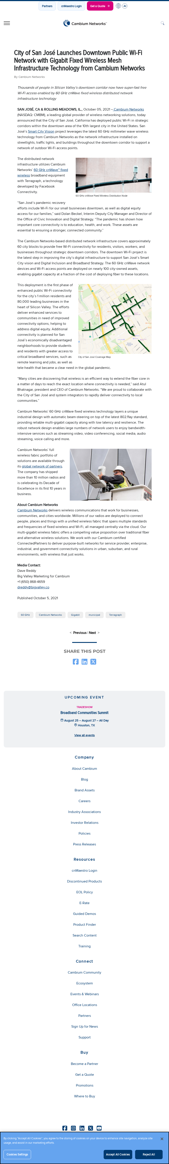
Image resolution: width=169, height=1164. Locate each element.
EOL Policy (84, 892)
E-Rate (84, 902)
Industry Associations (84, 811)
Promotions (84, 1085)
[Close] (162, 1139)
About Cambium (84, 768)
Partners (47, 6)
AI (125, 6)
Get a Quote (97, 6)
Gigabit (75, 615)
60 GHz (25, 615)
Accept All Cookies (118, 1154)
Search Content (85, 935)
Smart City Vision (41, 131)
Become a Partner (84, 1063)
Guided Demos (84, 913)
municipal (94, 615)
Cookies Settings (17, 1154)
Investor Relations (84, 822)
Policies (84, 833)
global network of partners (42, 466)
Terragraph (115, 615)
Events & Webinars (84, 994)
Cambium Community (84, 972)
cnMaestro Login (71, 6)
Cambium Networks (128, 109)
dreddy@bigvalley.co (33, 587)
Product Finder (84, 924)
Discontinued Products (84, 881)
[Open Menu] (7, 23)
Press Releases (84, 844)
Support (85, 1037)
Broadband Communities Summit (84, 712)
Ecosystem (84, 983)
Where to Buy (84, 1096)
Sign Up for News (84, 1026)
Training (84, 946)
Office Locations (84, 1004)
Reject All (149, 1154)
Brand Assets (85, 790)
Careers (84, 801)
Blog (84, 779)
